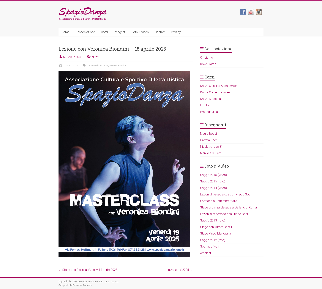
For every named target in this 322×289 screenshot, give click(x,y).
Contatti (160, 32)
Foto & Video (140, 32)
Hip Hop (205, 105)
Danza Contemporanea (215, 92)
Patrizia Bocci (209, 140)
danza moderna (94, 65)
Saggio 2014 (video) (213, 188)
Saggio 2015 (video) (213, 175)
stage (105, 65)
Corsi (104, 32)
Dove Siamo (208, 64)
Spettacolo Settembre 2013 (218, 201)
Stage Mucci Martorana (215, 233)
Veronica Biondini (117, 65)
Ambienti (205, 253)
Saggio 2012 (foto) (212, 240)
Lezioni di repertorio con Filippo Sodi (224, 214)
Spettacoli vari (209, 246)
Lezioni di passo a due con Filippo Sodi (225, 194)
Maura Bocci (208, 133)
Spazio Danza (72, 57)
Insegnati (120, 32)
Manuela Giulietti (210, 153)
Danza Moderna (210, 99)
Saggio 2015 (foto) (212, 181)
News (95, 57)
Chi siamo (206, 57)
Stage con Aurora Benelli (216, 227)
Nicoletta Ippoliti (211, 146)
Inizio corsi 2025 (180, 270)
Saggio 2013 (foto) (212, 220)
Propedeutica (209, 112)
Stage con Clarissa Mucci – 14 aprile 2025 (88, 270)
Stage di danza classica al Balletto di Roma (228, 207)
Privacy (176, 32)
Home (65, 32)
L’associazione (85, 32)
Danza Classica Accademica (219, 86)
